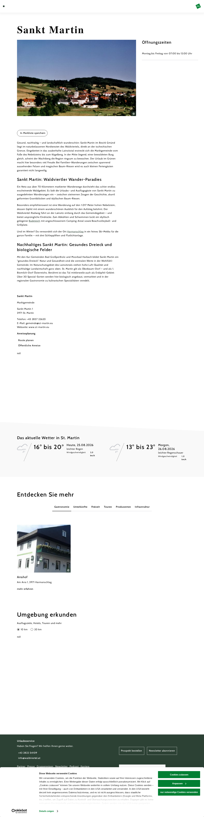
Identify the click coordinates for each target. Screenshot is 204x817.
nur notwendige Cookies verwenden (179, 792)
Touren (108, 506)
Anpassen (177, 783)
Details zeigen (46, 811)
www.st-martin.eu (39, 327)
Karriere (85, 766)
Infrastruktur (142, 506)
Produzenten (123, 506)
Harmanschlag (75, 231)
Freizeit (95, 506)
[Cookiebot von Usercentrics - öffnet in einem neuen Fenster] (19, 811)
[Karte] (10, 6)
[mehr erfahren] (44, 558)
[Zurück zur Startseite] (198, 6)
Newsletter (61, 766)
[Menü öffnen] (3, 6)
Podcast (74, 766)
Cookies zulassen (179, 774)
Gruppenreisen (45, 766)
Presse (31, 766)
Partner (21, 766)
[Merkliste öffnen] (14, 6)
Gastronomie (61, 506)
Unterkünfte (80, 506)
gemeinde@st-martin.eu (39, 323)
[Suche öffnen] (18, 6)
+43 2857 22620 (36, 319)
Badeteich (34, 221)
